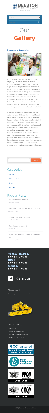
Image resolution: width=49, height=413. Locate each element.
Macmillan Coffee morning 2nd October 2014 (24, 208)
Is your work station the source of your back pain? (24, 236)
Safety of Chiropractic (16, 337)
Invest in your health (16, 331)
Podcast (12, 187)
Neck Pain (12, 328)
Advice (11, 175)
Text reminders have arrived (18, 200)
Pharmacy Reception (18, 50)
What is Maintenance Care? (18, 334)
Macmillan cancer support (17, 226)
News (11, 183)
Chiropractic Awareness (17, 179)
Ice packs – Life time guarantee (19, 217)
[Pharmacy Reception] (24, 64)
